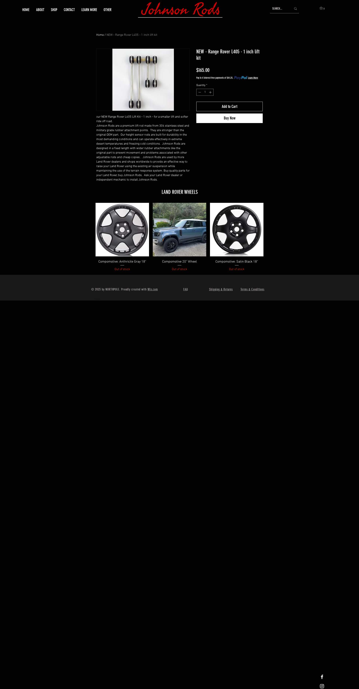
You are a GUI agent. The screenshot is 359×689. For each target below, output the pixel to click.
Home (100, 35)
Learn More (253, 77)
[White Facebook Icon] (322, 677)
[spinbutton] (205, 92)
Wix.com (153, 289)
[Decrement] (199, 92)
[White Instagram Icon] (322, 686)
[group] (179, 237)
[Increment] (210, 92)
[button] (89, 9)
